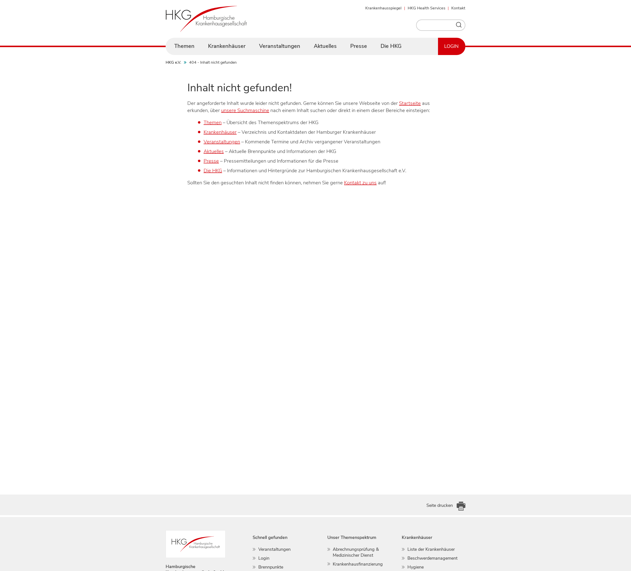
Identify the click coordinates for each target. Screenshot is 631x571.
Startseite (410, 103)
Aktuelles (214, 151)
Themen (213, 122)
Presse (211, 161)
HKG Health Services (426, 8)
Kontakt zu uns (360, 182)
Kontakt (458, 8)
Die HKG (213, 170)
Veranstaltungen (222, 141)
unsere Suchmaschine (245, 110)
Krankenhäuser (220, 132)
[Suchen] (460, 25)
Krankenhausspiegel (383, 8)
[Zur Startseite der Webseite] (206, 19)
